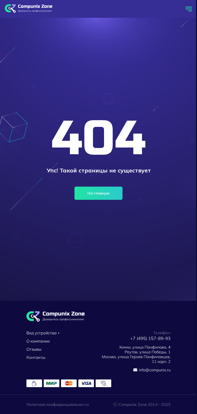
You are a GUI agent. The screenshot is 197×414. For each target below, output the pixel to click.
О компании (38, 340)
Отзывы (33, 349)
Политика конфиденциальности (57, 404)
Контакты (35, 357)
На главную (98, 193)
